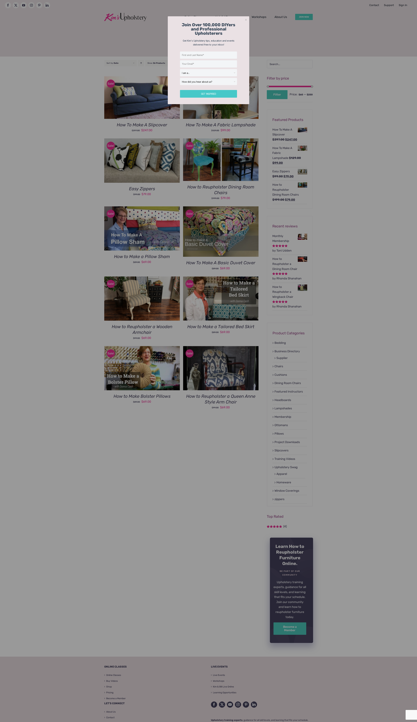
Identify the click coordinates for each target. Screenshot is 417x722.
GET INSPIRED (208, 93)
